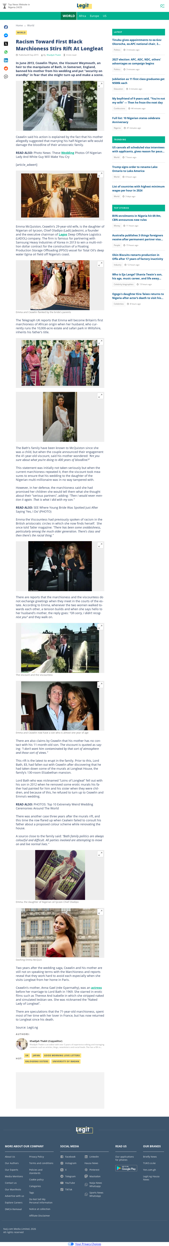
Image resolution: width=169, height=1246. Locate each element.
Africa (82, 16)
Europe (94, 16)
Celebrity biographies (124, 284)
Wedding (67, 153)
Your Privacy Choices (88, 1244)
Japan (36, 1055)
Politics (117, 49)
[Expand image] (100, 85)
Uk (27, 1055)
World (69, 16)
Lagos (63, 234)
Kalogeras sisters (36, 1061)
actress (96, 988)
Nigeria (117, 128)
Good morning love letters (62, 1055)
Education (118, 88)
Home (19, 25)
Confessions (119, 108)
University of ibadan (66, 1061)
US (104, 16)
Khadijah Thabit (54, 54)
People (117, 245)
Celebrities (119, 303)
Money (117, 225)
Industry (117, 264)
